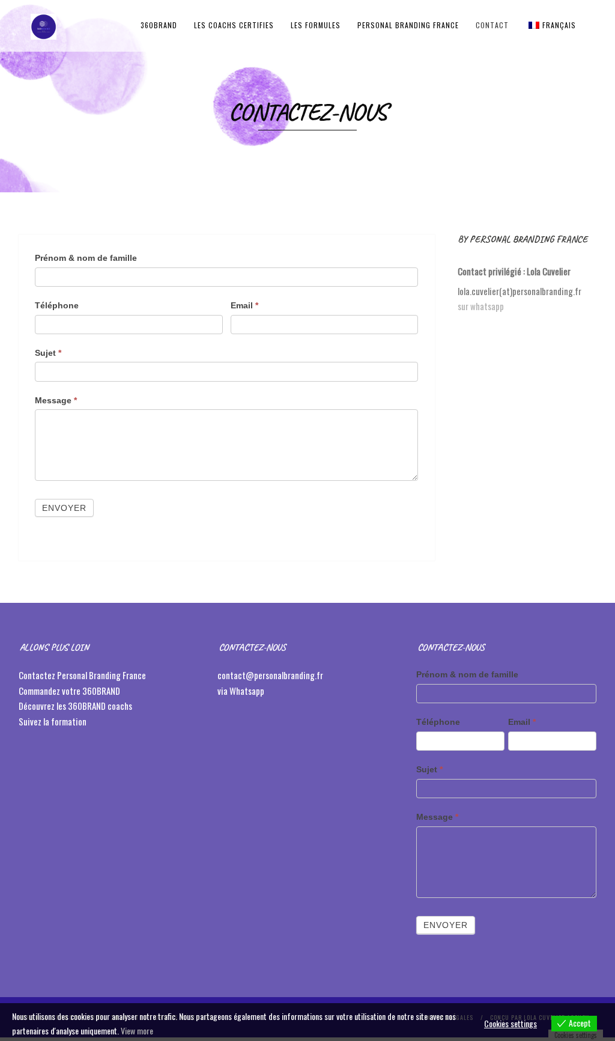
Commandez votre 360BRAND (69, 690)
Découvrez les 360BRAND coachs (76, 705)
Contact (492, 25)
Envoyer (64, 508)
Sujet (48, 353)
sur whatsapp (481, 306)
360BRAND (159, 25)
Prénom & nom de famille (86, 258)
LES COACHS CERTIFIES (234, 25)
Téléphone (57, 305)
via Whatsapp (240, 690)
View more (137, 1030)
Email (244, 305)
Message (56, 400)
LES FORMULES (316, 25)
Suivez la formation (53, 721)
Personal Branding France (408, 25)
